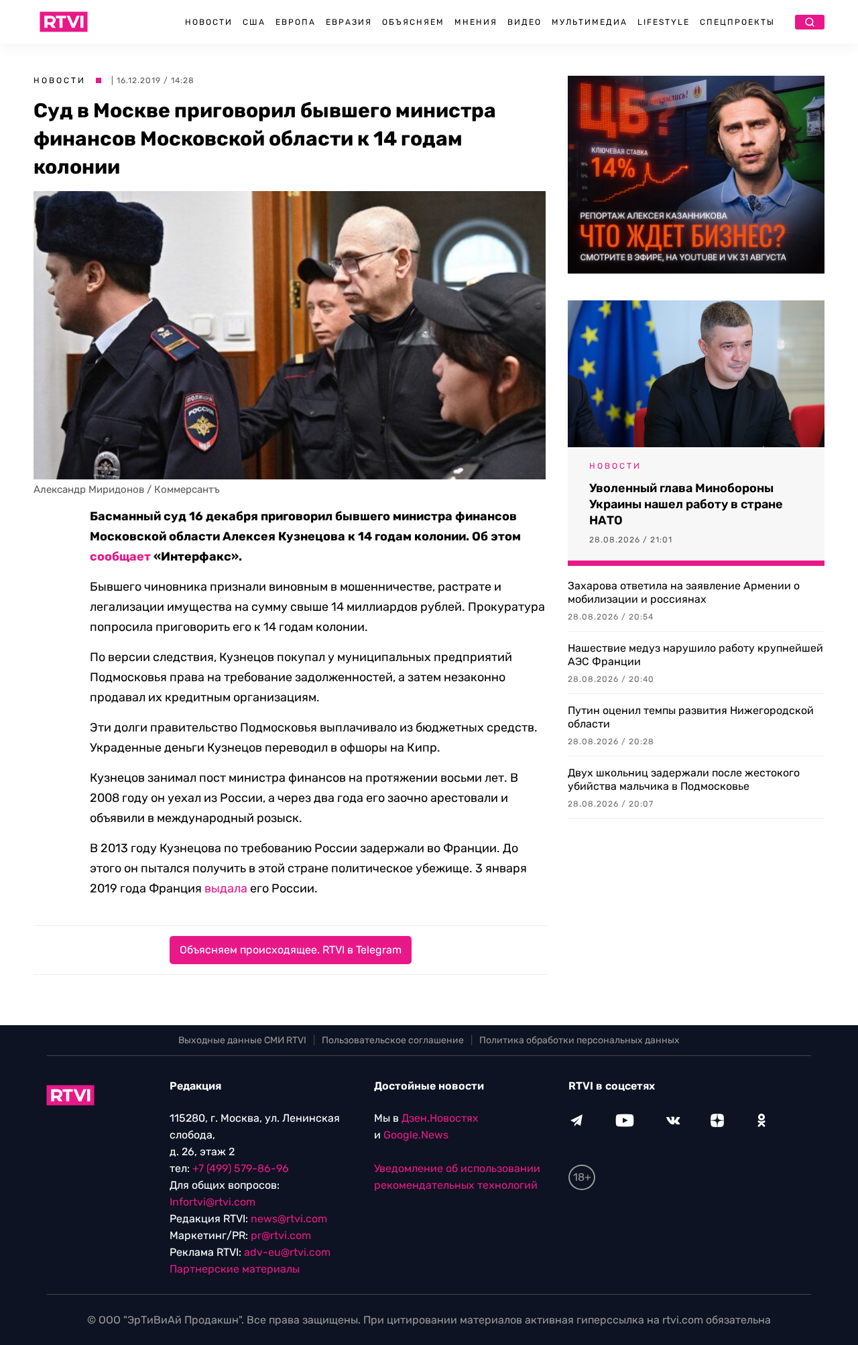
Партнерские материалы (235, 1269)
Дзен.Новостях (440, 1118)
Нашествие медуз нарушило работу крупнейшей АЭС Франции (695, 655)
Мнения (475, 22)
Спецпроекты (737, 22)
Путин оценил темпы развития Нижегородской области (691, 717)
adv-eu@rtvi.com (287, 1252)
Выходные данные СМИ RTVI (242, 1040)
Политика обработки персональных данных (579, 1040)
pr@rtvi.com (281, 1235)
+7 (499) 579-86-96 (240, 1168)
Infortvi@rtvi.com (212, 1201)
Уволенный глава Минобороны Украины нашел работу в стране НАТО (686, 504)
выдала (225, 888)
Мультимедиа (589, 22)
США (254, 22)
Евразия (349, 22)
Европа (295, 22)
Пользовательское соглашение (393, 1040)
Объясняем (413, 22)
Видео (524, 22)
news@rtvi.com (289, 1218)
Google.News (415, 1134)
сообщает (120, 556)
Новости (209, 22)
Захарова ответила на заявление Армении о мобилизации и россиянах (684, 592)
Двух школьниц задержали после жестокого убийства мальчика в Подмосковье (684, 779)
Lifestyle (663, 22)
